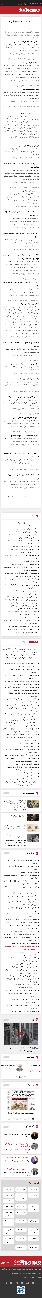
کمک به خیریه (21, 1221)
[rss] (8, 1284)
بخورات (8, 1201)
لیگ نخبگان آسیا (13, 21)
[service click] (20, 4)
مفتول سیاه (21, 1230)
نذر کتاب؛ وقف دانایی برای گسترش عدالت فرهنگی (17, 1162)
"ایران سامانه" (27, 1277)
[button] (25, 1077)
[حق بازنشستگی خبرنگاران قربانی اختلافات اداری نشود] (34, 1148)
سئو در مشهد (21, 1206)
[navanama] (38, 4)
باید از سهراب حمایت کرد (31, 89)
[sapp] (34, 1284)
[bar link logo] (4, 3)
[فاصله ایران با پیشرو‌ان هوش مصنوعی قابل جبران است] (34, 1172)
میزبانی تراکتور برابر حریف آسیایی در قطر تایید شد (23, 396)
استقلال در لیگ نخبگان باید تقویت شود (26, 41)
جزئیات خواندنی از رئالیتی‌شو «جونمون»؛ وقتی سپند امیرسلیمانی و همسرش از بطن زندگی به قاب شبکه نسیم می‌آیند (15, 843)
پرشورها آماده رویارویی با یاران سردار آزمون (25, 435)
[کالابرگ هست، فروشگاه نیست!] (32, 805)
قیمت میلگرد (33, 1247)
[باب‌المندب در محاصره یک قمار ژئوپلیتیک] (33, 1069)
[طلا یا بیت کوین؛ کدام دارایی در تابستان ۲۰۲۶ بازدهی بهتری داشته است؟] (32, 828)
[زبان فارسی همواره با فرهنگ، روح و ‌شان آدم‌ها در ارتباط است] (34, 1136)
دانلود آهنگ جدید (33, 1208)
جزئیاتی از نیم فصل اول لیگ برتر (28, 145)
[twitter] (23, 1284)
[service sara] (32, 4)
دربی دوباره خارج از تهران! (30, 191)
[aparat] (28, 1284)
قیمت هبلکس (33, 1238)
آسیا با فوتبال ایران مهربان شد (29, 304)
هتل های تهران (33, 1221)
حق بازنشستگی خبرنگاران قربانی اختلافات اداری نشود (17, 1151)
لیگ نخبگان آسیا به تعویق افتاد (29, 379)
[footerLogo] (27, 1262)
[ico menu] (3, 10)
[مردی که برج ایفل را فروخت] (32, 817)
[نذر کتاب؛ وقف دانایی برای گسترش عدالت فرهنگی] (34, 1160)
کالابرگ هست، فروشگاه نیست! (17, 810)
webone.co (21, 1212)
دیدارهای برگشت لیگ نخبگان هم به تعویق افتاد (23, 364)
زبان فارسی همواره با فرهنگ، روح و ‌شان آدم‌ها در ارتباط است (17, 1135)
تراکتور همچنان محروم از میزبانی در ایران (26, 417)
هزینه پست (8, 1195)
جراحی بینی (33, 1195)
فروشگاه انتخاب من (8, 1214)
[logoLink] (29, 10)
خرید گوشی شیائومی (21, 1197)
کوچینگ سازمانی (8, 1231)
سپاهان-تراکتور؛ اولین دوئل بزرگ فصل (26, 113)
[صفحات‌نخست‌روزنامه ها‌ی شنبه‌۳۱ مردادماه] (21, 1100)
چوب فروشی (33, 1189)
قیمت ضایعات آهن (33, 1231)
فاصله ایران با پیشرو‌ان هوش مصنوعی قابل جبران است (17, 1173)
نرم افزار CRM (8, 1206)
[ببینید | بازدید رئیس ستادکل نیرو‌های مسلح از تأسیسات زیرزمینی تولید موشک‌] (21, 1034)
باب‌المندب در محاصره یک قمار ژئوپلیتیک (16, 1065)
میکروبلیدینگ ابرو (8, 1222)
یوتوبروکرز (8, 1189)
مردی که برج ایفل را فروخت (18, 816)
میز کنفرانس (21, 1247)
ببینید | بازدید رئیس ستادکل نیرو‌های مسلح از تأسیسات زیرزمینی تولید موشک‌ (24, 1049)
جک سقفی (21, 1238)
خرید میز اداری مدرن (8, 1240)
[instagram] (12, 1284)
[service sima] (26, 4)
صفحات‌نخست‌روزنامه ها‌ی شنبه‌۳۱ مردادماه (21, 1113)
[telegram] (18, 1284)
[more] (6, 793)
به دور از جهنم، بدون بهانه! (31, 62)
